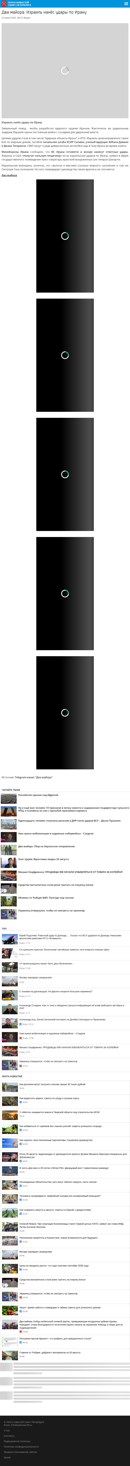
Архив (7, 1457)
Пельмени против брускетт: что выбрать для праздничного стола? (55, 1338)
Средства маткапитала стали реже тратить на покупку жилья (52, 1279)
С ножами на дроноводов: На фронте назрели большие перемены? (55, 991)
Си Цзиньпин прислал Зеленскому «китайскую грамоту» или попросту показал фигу (64, 949)
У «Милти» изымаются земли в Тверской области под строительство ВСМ (59, 1112)
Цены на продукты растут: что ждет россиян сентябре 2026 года (54, 1265)
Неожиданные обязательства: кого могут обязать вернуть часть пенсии (58, 1182)
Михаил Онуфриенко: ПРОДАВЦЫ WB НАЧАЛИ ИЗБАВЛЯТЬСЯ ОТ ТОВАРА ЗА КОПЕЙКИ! (69, 1047)
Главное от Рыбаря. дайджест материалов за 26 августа (50, 1352)
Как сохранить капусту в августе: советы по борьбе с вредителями (55, 1210)
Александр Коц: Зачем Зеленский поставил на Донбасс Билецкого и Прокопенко (62, 1019)
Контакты (9, 1435)
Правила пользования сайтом (20, 1451)
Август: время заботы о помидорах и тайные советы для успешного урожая (60, 1307)
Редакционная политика (17, 1441)
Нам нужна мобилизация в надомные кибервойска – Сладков (52, 1033)
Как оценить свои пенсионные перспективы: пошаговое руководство (56, 1140)
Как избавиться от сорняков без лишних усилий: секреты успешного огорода (60, 1126)
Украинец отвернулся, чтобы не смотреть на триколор (48, 1061)
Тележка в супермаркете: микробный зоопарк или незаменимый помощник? (60, 1196)
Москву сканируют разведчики (35, 977)
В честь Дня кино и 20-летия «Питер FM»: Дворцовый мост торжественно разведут (64, 1168)
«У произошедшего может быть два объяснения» (45, 963)
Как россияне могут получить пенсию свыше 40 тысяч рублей (52, 1084)
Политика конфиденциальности (21, 1446)
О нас (7, 1430)
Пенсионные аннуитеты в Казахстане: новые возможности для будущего (59, 1237)
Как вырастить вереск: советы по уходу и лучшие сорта (49, 1098)
